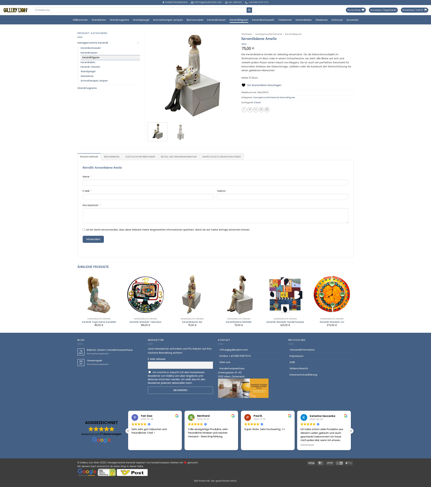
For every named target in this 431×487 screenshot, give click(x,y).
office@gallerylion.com (233, 349)
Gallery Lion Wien (89, 462)
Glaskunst (322, 20)
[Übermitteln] (249, 10)
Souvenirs (352, 20)
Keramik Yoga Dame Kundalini (99, 322)
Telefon (221, 191)
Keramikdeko (304, 20)
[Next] (230, 75)
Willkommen (80, 20)
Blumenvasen (195, 20)
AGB (292, 362)
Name (86, 176)
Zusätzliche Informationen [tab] (140, 156)
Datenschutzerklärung (303, 374)
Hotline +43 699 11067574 (235, 356)
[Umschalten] (138, 43)
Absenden (93, 239)
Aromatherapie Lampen (168, 20)
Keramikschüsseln (263, 20)
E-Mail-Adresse (156, 359)
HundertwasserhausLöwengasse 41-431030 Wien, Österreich (231, 372)
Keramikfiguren (239, 20)
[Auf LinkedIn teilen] (267, 109)
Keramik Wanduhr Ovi (332, 322)
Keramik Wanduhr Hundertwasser (285, 322)
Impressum (297, 356)
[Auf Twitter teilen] (250, 109)
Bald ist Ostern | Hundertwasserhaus (110, 349)
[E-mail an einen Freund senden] (255, 109)
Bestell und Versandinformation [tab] (178, 156)
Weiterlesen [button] (251, 445)
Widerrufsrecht (299, 368)
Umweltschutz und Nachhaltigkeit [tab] (221, 156)
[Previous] (154, 75)
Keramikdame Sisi (192, 322)
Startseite (246, 34)
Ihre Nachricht (90, 205)
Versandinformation (302, 349)
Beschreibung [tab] (111, 156)
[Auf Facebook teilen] (244, 109)
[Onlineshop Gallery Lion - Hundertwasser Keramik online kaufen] (16, 10)
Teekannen (285, 20)
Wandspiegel (141, 20)
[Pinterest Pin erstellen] (261, 109)
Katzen (257, 102)
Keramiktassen (216, 20)
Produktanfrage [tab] (89, 156)
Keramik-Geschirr (90, 67)
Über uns (224, 362)
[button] (383, 10)
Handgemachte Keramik (268, 34)
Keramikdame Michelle (239, 322)
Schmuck (337, 20)
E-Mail (86, 191)
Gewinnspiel (94, 360)
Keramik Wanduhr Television (145, 322)
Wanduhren (99, 20)
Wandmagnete (119, 20)
